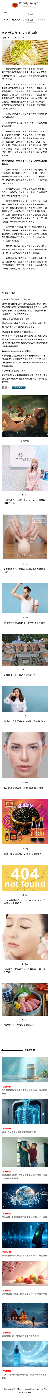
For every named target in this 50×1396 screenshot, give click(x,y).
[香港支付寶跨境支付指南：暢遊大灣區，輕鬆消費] (25, 1235)
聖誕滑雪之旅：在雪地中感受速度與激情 (20, 1336)
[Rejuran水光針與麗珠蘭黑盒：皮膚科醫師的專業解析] (25, 1354)
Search (30, 20)
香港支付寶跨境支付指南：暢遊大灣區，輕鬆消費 (24, 1256)
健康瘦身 (16, 20)
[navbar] (5, 12)
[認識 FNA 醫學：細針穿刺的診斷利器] (25, 1111)
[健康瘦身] (7, 1129)
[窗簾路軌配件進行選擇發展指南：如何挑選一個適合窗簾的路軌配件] (25, 1152)
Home (7, 20)
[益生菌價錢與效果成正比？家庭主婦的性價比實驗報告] (25, 1069)
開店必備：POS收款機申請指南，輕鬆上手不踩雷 (24, 1217)
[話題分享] (7, 1087)
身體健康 (19, 387)
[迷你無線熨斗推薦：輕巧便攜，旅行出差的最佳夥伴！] (25, 1273)
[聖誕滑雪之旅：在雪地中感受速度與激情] (25, 1315)
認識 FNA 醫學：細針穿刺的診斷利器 (19, 1132)
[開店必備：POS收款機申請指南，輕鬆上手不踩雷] (25, 1196)
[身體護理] (7, 1371)
